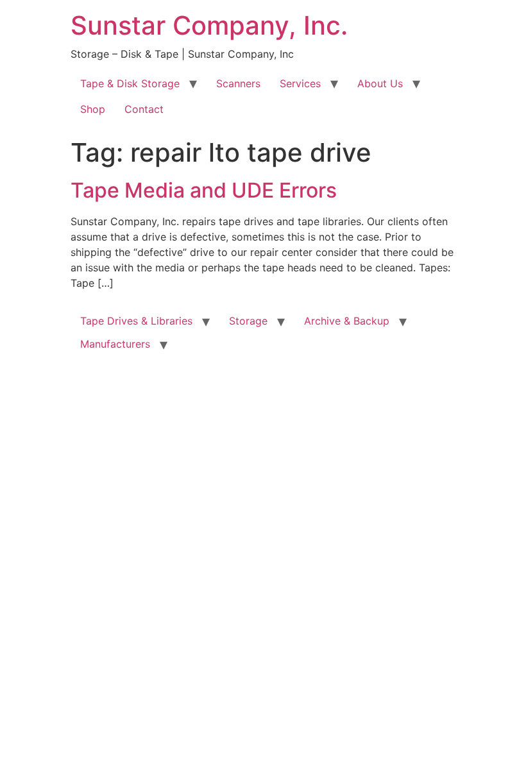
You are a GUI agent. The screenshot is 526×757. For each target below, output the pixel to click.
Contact (144, 109)
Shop (92, 109)
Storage (248, 320)
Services (300, 83)
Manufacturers (115, 343)
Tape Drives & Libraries (136, 320)
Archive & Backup (346, 320)
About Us (380, 83)
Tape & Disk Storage (130, 83)
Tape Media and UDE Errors (204, 190)
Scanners (238, 83)
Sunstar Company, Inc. (209, 25)
